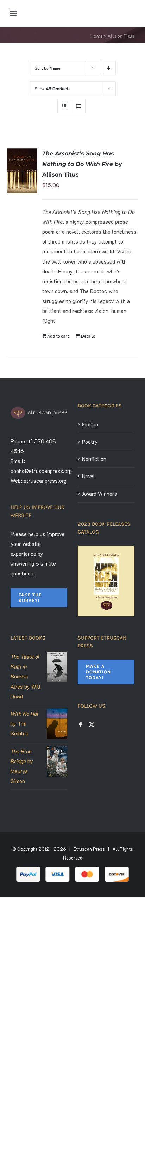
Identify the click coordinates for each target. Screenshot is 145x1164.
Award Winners (99, 493)
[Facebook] (80, 724)
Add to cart (58, 336)
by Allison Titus (82, 164)
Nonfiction (94, 458)
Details (88, 336)
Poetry (90, 441)
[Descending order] (109, 68)
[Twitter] (91, 724)
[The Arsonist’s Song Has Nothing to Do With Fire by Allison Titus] (22, 170)
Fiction (90, 424)
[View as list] (78, 106)
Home (96, 36)
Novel (88, 476)
